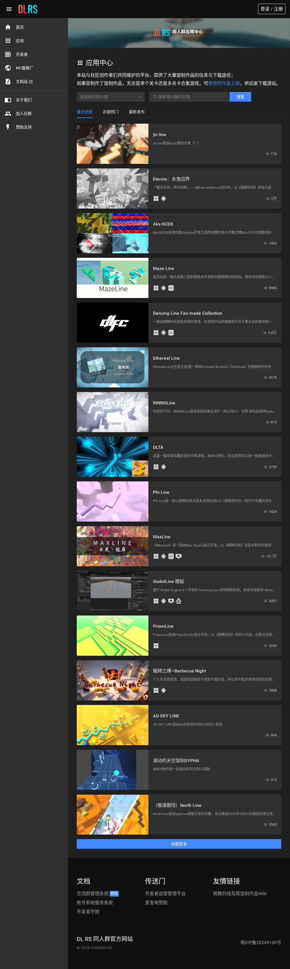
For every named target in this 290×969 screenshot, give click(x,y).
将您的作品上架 (224, 83)
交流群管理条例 (97, 893)
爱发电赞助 (156, 902)
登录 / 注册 (272, 9)
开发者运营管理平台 (165, 893)
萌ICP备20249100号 (260, 942)
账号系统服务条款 (95, 902)
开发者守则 (88, 911)
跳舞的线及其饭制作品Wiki (240, 893)
